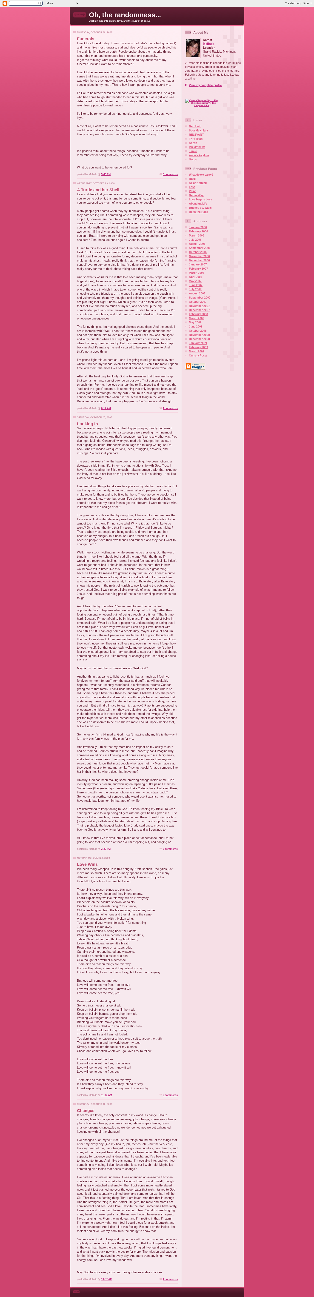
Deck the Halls (198, 212)
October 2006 (198, 252)
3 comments (170, 848)
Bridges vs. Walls (200, 207)
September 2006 (200, 248)
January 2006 (198, 227)
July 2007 (195, 289)
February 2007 (198, 268)
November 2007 (199, 306)
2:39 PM (106, 848)
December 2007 (199, 310)
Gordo (193, 159)
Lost (192, 187)
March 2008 (196, 318)
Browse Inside (203, 95)
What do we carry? (201, 174)
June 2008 (196, 326)
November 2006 (199, 256)
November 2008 (199, 334)
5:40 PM (106, 174)
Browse (191, 111)
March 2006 (196, 235)
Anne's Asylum (199, 155)
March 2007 (196, 272)
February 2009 (198, 347)
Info (201, 111)
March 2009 (196, 351)
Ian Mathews (197, 147)
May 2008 (195, 322)
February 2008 (198, 314)
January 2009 (198, 343)
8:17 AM (106, 408)
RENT (193, 178)
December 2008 (199, 339)
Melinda (208, 44)
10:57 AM (106, 1279)
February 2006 (198, 231)
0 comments (170, 174)
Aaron (193, 143)
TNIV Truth (196, 138)
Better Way (196, 195)
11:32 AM (106, 1095)
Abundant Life (198, 203)
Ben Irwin (195, 126)
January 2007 (198, 264)
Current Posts (198, 355)
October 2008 (198, 330)
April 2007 (195, 277)
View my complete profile (205, 85)
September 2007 (200, 297)
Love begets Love (200, 199)
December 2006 (199, 260)
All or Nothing (198, 183)
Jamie (193, 151)
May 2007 (195, 281)
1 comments (170, 408)
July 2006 (195, 239)
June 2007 (196, 285)
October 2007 (198, 301)
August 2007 (197, 293)
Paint (192, 191)
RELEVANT (196, 134)
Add (211, 111)
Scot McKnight (198, 130)
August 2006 (197, 243)
